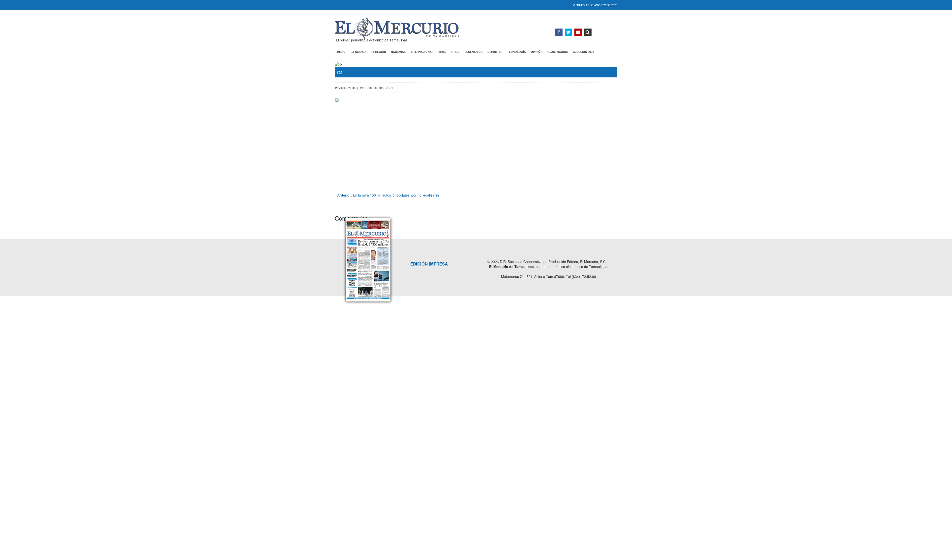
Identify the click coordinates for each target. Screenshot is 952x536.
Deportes (494, 52)
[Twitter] (568, 32)
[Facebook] (559, 32)
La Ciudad (358, 52)
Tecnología (516, 52)
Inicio (341, 52)
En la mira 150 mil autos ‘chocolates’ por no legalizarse (388, 195)
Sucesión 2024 (583, 52)
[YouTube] (578, 32)
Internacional (422, 52)
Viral (442, 52)
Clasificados (557, 52)
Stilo (455, 52)
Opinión (536, 52)
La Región (378, 52)
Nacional (398, 52)
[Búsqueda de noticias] (588, 32)
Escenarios (473, 52)
